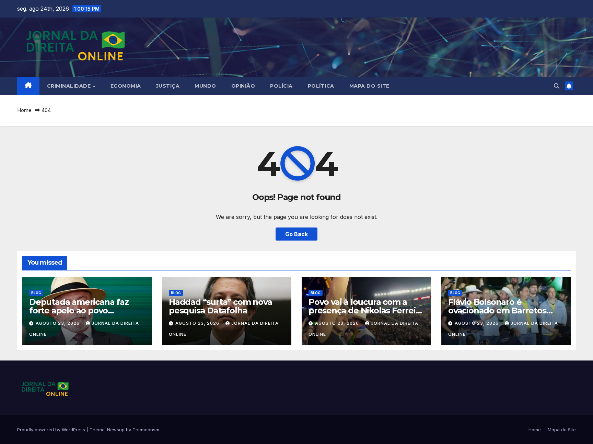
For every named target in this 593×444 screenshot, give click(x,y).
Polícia (281, 86)
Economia (126, 86)
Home (24, 110)
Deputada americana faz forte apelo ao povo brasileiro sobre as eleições (83, 310)
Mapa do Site (369, 86)
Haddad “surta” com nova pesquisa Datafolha (220, 306)
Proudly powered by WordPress (51, 429)
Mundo (205, 86)
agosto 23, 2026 (58, 323)
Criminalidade (69, 86)
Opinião (243, 86)
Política (321, 86)
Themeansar (146, 429)
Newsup (116, 429)
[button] (556, 85)
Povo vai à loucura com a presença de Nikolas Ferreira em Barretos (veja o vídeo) (366, 310)
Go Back (296, 234)
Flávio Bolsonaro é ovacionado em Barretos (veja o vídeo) (497, 310)
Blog (36, 293)
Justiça (168, 86)
